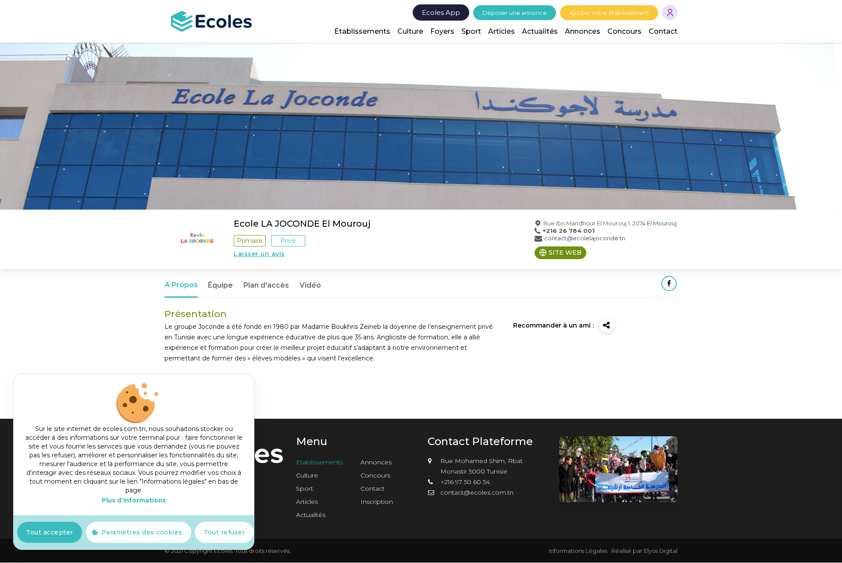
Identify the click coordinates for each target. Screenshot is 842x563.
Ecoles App (441, 12)
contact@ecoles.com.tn (477, 492)
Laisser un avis (259, 254)
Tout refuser (224, 532)
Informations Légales (578, 550)
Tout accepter (49, 532)
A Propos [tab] (181, 285)
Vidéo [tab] (310, 285)
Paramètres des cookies (141, 532)
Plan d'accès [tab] (266, 285)
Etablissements (362, 31)
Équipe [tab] (220, 285)
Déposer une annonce (514, 12)
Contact (663, 31)
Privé (288, 241)
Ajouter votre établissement (609, 12)
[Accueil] (211, 21)
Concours (624, 31)
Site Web (565, 253)
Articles (501, 31)
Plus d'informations (134, 500)
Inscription (376, 502)
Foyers (442, 31)
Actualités (540, 31)
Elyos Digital (661, 550)
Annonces (582, 31)
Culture (410, 31)
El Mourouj (662, 223)
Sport (471, 31)
